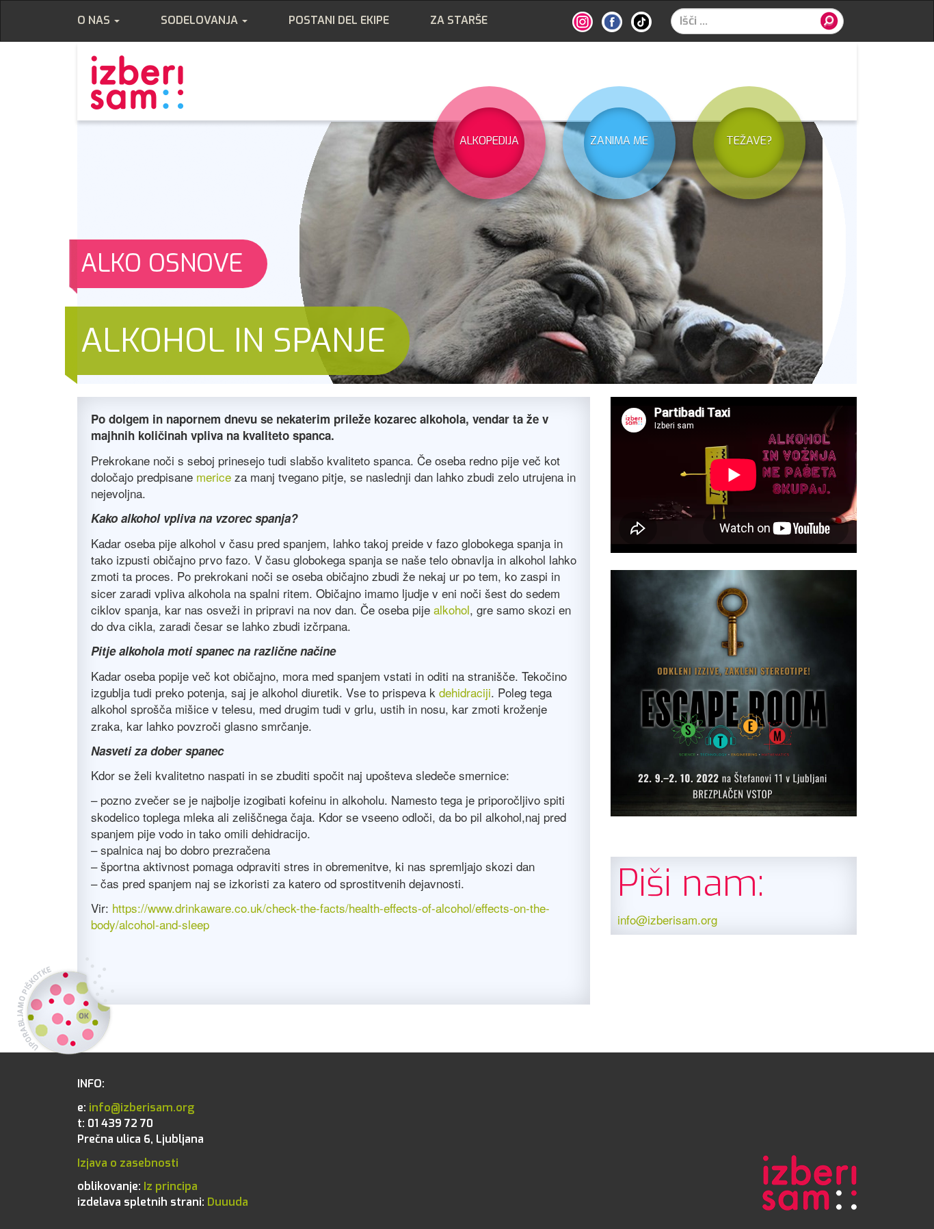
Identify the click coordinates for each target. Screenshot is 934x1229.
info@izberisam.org (667, 919)
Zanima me (619, 140)
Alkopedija (489, 140)
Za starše (459, 20)
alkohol (451, 609)
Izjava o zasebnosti (127, 1163)
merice (213, 476)
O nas (95, 20)
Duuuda (162, 1202)
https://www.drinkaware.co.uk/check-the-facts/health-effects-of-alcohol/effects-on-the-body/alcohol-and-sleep (320, 916)
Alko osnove (162, 263)
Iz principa (137, 1186)
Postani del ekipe (339, 20)
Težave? (749, 140)
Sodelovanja (201, 20)
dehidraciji (465, 692)
